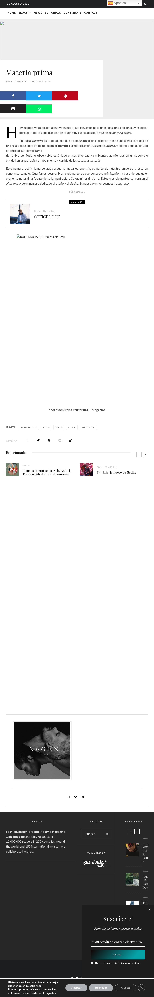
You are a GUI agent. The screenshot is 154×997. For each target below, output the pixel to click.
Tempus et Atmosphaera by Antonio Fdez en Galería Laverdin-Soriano (47, 472)
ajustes (51, 993)
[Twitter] (76, 978)
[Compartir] (13, 95)
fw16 (59, 427)
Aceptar (76, 988)
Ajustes (125, 988)
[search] (107, 834)
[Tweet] (39, 95)
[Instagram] (81, 978)
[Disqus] (77, 541)
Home (11, 12)
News (38, 12)
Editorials (53, 12)
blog (46, 427)
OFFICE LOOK (47, 216)
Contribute (72, 12)
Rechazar (101, 988)
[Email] (13, 108)
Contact (90, 12)
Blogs (23, 12)
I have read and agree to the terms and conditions (117, 963)
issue (72, 427)
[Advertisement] (37, 892)
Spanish (119, 3)
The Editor (20, 81)
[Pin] (65, 95)
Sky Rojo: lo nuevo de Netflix (116, 472)
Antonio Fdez (29, 427)
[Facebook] (72, 978)
